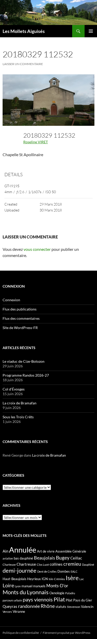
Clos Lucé (43, 564)
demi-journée (19, 570)
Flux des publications (19, 309)
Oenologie (56, 593)
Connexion (11, 300)
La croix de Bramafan (19, 403)
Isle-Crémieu (57, 579)
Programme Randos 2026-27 (26, 375)
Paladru (70, 593)
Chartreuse (26, 564)
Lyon (18, 586)
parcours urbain (12, 600)
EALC (74, 571)
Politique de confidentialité (21, 633)
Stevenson (73, 606)
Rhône (48, 606)
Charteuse (9, 564)
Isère (72, 577)
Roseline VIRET (35, 142)
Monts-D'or (57, 585)
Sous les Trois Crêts (18, 417)
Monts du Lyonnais (26, 592)
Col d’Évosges (14, 389)
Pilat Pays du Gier (79, 600)
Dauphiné (88, 564)
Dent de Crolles (47, 571)
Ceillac (76, 558)
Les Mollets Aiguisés (24, 31)
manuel (26, 586)
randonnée (29, 606)
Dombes (63, 571)
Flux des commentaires (21, 318)
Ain (5, 551)
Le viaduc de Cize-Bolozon (23, 361)
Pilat (59, 599)
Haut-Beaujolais (14, 579)
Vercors (7, 611)
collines (56, 564)
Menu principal (91, 31)
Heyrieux (34, 579)
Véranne (19, 611)
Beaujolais (44, 558)
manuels (39, 586)
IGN (45, 579)
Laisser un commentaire (23, 64)
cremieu (72, 564)
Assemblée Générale (70, 551)
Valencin (87, 607)
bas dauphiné (23, 558)
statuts (61, 607)
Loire (8, 585)
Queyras (10, 606)
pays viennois (38, 599)
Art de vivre (46, 551)
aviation (8, 558)
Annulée (22, 549)
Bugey (63, 558)
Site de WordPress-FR (20, 327)
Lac (81, 579)
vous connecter (37, 249)
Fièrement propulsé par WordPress (66, 633)
